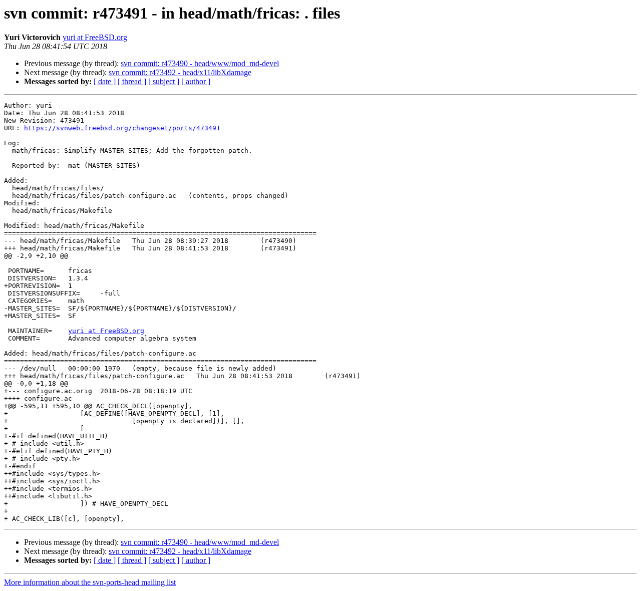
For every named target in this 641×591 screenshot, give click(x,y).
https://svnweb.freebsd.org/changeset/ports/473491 (122, 128)
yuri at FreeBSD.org (95, 37)
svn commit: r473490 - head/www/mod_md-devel (200, 63)
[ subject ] (163, 81)
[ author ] (195, 81)
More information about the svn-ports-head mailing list (90, 582)
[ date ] (105, 81)
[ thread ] (132, 81)
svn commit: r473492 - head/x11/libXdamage (180, 72)
